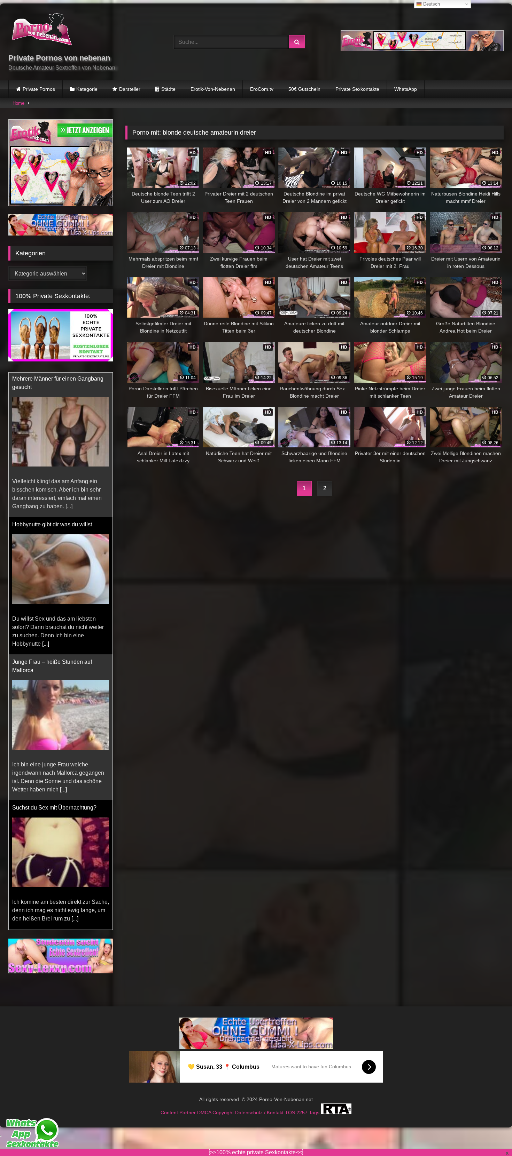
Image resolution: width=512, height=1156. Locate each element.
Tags (315, 1104)
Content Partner (179, 1104)
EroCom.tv (261, 89)
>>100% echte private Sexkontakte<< (256, 1152)
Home (18, 103)
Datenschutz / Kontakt (260, 1104)
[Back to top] (490, 1135)
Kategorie (87, 89)
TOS (290, 1104)
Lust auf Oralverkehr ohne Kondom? (56, 792)
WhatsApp (405, 89)
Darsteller (129, 89)
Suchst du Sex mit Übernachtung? (54, 663)
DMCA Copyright (216, 1104)
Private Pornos (39, 89)
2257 (302, 1104)
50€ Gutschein (304, 89)
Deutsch (431, 4)
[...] (45, 499)
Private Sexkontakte (357, 89)
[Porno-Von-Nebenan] (41, 30)
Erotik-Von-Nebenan (213, 89)
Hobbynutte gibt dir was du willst (52, 380)
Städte (168, 89)
